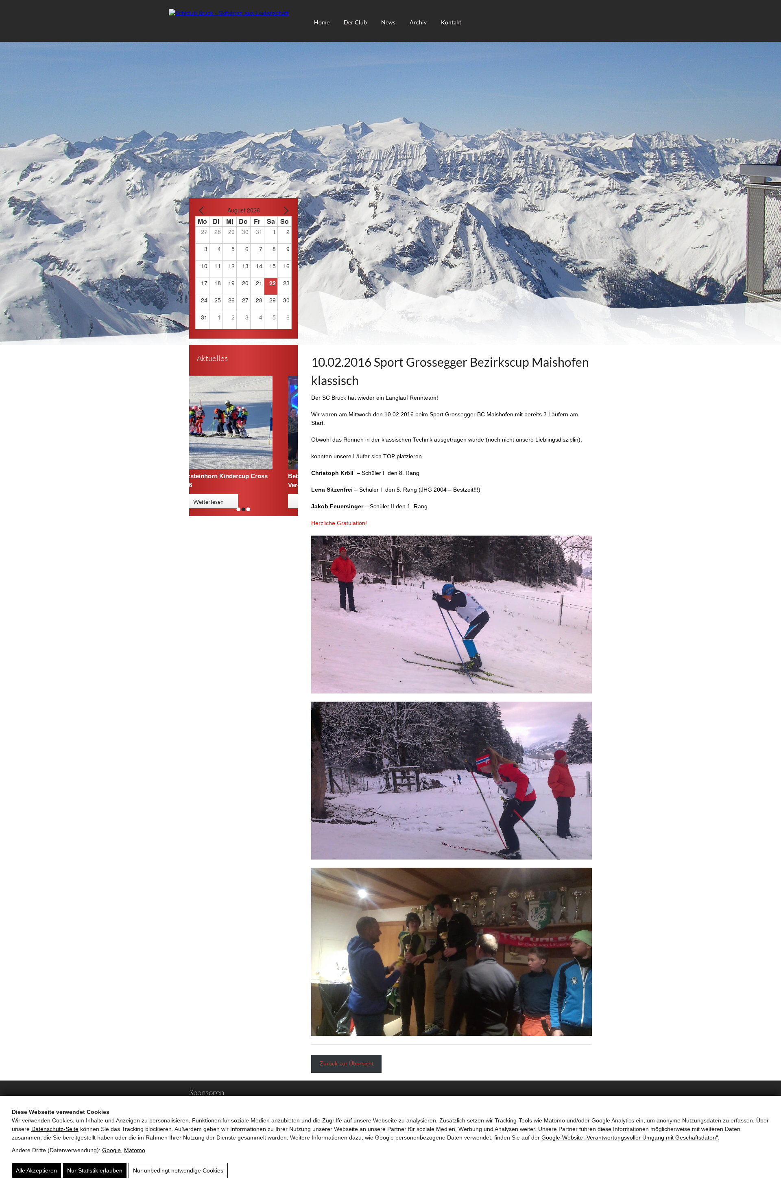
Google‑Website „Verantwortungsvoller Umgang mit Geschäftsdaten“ (629, 1137)
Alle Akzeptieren (36, 1170)
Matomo (134, 1150)
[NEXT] (284, 210)
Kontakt (451, 22)
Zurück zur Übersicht (346, 1063)
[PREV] (203, 210)
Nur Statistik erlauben (94, 1170)
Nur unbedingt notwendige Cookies (178, 1170)
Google (111, 1150)
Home (321, 22)
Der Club (355, 22)
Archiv (418, 22)
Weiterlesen (226, 501)
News (388, 22)
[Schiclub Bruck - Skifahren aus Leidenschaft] (228, 13)
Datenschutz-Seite (55, 1129)
